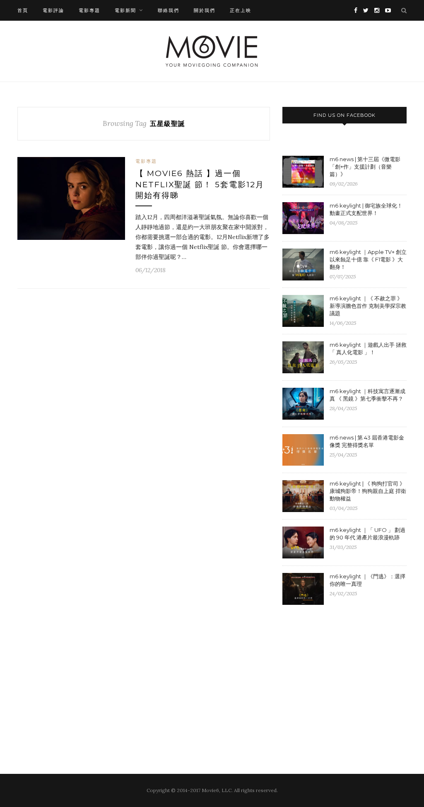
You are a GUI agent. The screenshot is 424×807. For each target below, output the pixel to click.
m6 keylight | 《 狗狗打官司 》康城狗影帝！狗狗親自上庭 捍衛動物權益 (368, 491)
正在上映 (240, 10)
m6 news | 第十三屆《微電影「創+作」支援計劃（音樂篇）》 (365, 166)
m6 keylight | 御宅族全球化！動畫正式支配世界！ (366, 209)
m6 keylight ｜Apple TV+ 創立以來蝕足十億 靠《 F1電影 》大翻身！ (368, 259)
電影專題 (89, 10)
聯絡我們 (168, 10)
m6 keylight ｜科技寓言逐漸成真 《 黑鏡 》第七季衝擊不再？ (367, 395)
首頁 (22, 10)
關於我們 (204, 10)
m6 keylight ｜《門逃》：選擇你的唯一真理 (367, 580)
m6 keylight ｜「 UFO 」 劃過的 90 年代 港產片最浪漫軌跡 (367, 534)
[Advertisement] (352, 679)
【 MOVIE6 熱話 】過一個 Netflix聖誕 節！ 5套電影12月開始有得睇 (199, 184)
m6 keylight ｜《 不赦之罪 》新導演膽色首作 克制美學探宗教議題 (368, 306)
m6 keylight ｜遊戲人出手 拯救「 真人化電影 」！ (368, 348)
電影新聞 (125, 10)
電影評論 (53, 10)
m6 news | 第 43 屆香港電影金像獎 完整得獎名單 (367, 441)
